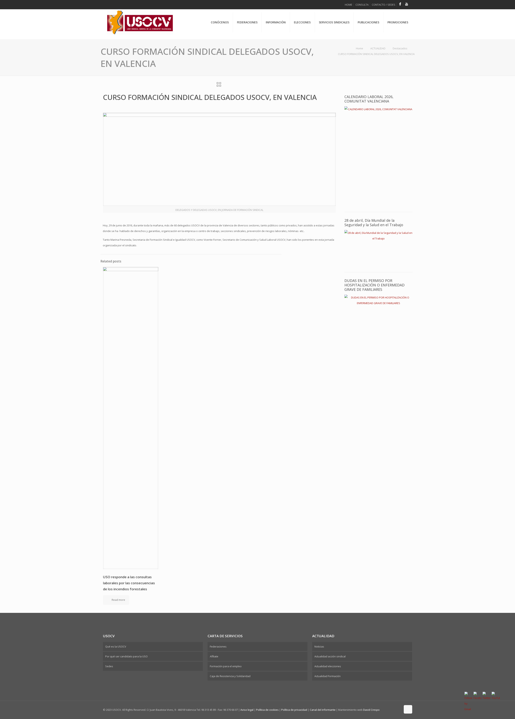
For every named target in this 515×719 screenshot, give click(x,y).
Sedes (109, 666)
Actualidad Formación (327, 676)
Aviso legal (246, 710)
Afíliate (214, 656)
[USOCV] (140, 16)
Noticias (319, 646)
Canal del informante (323, 710)
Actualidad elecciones (327, 666)
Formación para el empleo (226, 666)
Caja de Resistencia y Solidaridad (230, 676)
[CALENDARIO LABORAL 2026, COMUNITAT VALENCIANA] (378, 155)
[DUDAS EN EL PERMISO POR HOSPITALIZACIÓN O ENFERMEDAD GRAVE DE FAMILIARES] (378, 311)
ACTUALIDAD (377, 48)
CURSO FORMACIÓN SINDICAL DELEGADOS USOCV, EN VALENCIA (376, 54)
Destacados (400, 48)
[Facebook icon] (394, 710)
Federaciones (218, 646)
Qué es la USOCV (115, 646)
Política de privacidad (294, 710)
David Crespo (371, 710)
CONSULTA (362, 4)
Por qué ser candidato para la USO (126, 656)
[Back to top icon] (408, 709)
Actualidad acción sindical (330, 656)
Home (359, 48)
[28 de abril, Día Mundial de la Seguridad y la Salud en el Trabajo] (378, 247)
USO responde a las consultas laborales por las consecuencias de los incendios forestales (129, 583)
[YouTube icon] (398, 710)
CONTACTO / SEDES (383, 4)
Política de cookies (267, 710)
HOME (348, 4)
